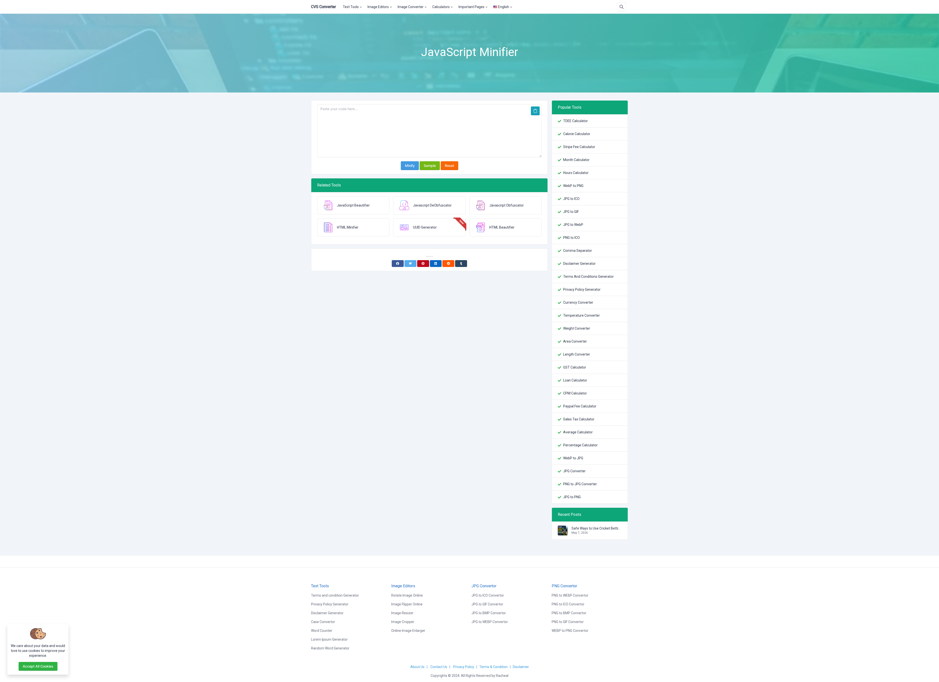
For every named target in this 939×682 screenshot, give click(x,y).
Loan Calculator (575, 380)
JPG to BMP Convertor (488, 613)
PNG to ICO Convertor (568, 604)
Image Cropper (402, 622)
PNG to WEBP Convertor (570, 595)
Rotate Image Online (407, 595)
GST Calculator (574, 367)
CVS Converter (323, 6)
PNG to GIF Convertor (568, 622)
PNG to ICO (571, 238)
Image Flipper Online (407, 604)
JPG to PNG (572, 497)
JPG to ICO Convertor (487, 595)
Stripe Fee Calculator (579, 147)
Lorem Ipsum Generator (329, 639)
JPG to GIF (571, 212)
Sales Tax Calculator (578, 419)
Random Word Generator (330, 648)
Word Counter (321, 631)
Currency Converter (578, 302)
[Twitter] (410, 263)
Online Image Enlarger (408, 631)
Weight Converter (576, 328)
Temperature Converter (581, 315)
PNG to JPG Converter (580, 484)
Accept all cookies (38, 666)
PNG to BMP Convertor (569, 613)
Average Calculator (578, 432)
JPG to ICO (571, 199)
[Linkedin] (436, 263)
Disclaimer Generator (579, 264)
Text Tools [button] (351, 7)
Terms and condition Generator (335, 595)
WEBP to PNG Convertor (570, 631)
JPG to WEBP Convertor (489, 622)
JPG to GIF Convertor (487, 604)
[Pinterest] (423, 263)
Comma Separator (577, 251)
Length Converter (576, 354)
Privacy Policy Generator (582, 289)
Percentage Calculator (580, 445)
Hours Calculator (576, 173)
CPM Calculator (575, 393)
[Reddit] (448, 263)
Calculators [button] (441, 7)
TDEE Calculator (575, 121)
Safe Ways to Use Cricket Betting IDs (596, 528)
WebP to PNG (573, 186)
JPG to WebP (573, 225)
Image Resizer (402, 613)
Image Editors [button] (378, 7)
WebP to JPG (573, 458)
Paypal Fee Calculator (579, 406)
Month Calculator (576, 160)
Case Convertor (323, 622)
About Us (417, 667)
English (503, 7)
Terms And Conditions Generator (588, 276)
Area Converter (575, 341)
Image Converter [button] (411, 7)
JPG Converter (574, 471)
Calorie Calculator (576, 134)
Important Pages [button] (471, 7)
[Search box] (621, 6)
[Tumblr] (461, 263)
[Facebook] (398, 263)
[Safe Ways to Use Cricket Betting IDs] (563, 533)
